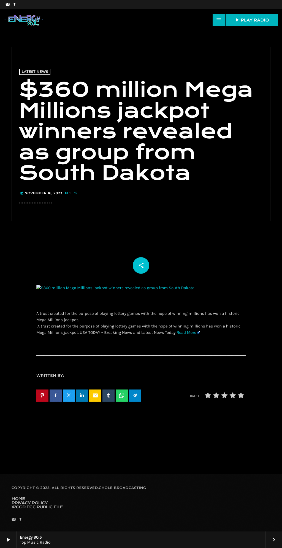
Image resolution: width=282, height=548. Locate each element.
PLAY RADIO (251, 20)
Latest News (35, 72)
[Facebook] (14, 5)
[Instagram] (8, 5)
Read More (186, 332)
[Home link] (23, 20)
